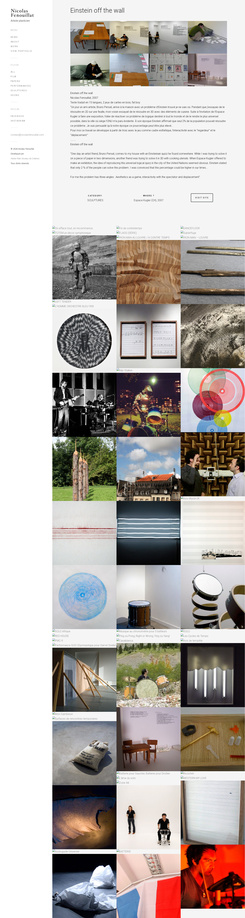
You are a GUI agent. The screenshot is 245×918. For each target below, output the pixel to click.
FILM (13, 76)
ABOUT (15, 42)
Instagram (18, 121)
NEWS (14, 37)
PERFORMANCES (21, 86)
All (13, 72)
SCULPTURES (19, 90)
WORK (14, 46)
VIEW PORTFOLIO (21, 51)
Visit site (202, 198)
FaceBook (17, 116)
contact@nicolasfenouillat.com (26, 134)
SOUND (15, 95)
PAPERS (15, 81)
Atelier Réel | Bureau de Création (25, 158)
